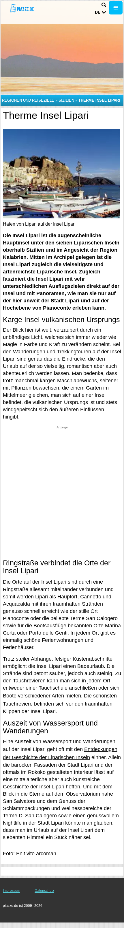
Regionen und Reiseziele (28, 100)
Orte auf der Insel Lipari (39, 582)
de (97, 12)
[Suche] (104, 5)
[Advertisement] (62, 492)
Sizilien (66, 100)
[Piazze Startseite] (21, 8)
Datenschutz (44, 891)
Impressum (11, 891)
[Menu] (116, 7)
